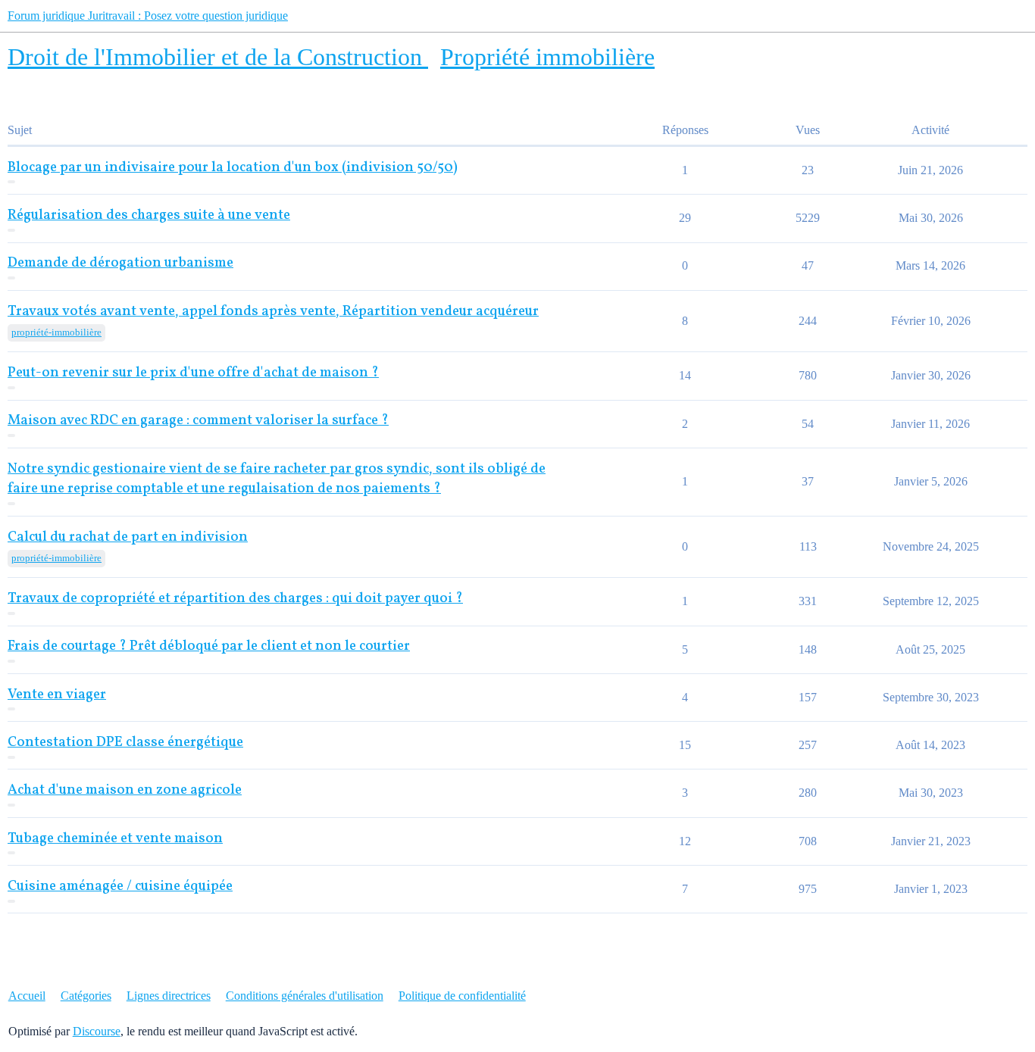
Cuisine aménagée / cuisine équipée (120, 886)
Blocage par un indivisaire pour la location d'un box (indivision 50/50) (233, 167)
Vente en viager (57, 694)
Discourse (96, 1031)
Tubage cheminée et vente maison (115, 838)
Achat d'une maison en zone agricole (125, 790)
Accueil (26, 995)
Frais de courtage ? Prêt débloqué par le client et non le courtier (209, 646)
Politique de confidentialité (462, 995)
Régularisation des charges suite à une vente (149, 215)
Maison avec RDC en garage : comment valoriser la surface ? (198, 420)
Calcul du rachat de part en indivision (128, 537)
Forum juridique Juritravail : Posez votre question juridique (148, 15)
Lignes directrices (169, 995)
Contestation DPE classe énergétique (125, 742)
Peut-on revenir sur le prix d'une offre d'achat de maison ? (193, 373)
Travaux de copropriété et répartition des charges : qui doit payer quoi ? (235, 598)
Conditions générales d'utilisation (304, 995)
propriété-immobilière (56, 332)
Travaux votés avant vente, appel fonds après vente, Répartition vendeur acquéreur (273, 311)
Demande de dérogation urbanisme (120, 263)
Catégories (86, 995)
